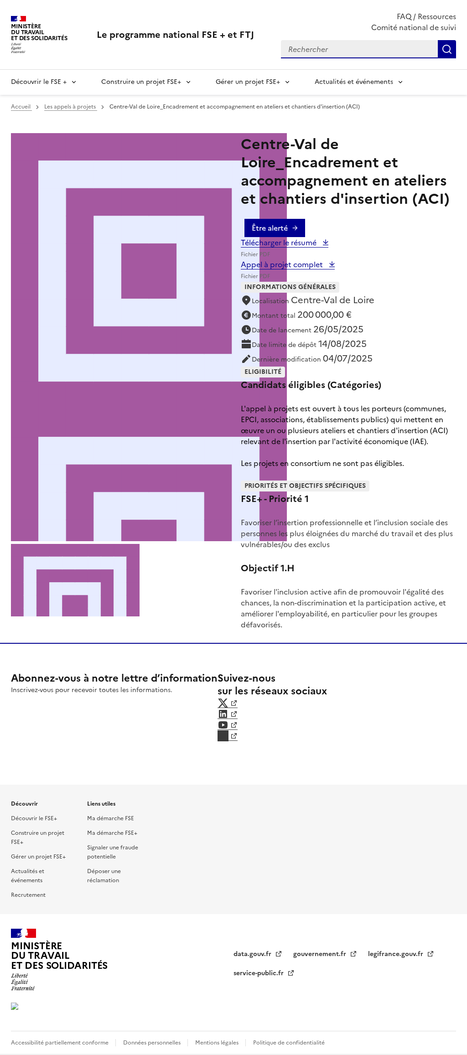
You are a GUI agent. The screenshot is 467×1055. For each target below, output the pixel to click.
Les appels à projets (70, 107)
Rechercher (447, 49)
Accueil (21, 107)
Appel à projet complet (283, 264)
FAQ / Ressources (426, 16)
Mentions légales (217, 1043)
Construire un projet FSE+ (141, 82)
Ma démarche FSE (110, 818)
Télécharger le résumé (279, 242)
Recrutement (28, 895)
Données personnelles (152, 1043)
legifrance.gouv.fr (396, 954)
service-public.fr (259, 973)
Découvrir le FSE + (39, 82)
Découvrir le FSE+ (34, 818)
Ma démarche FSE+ (112, 833)
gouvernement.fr (320, 954)
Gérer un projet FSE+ (248, 82)
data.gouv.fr (253, 954)
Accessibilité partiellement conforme (60, 1043)
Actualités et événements (354, 82)
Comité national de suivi (413, 27)
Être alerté (270, 227)
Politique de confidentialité (289, 1043)
